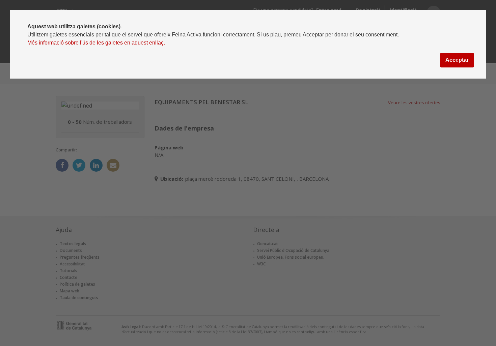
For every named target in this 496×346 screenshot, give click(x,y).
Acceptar (457, 60)
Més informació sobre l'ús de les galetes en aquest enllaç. (96, 43)
